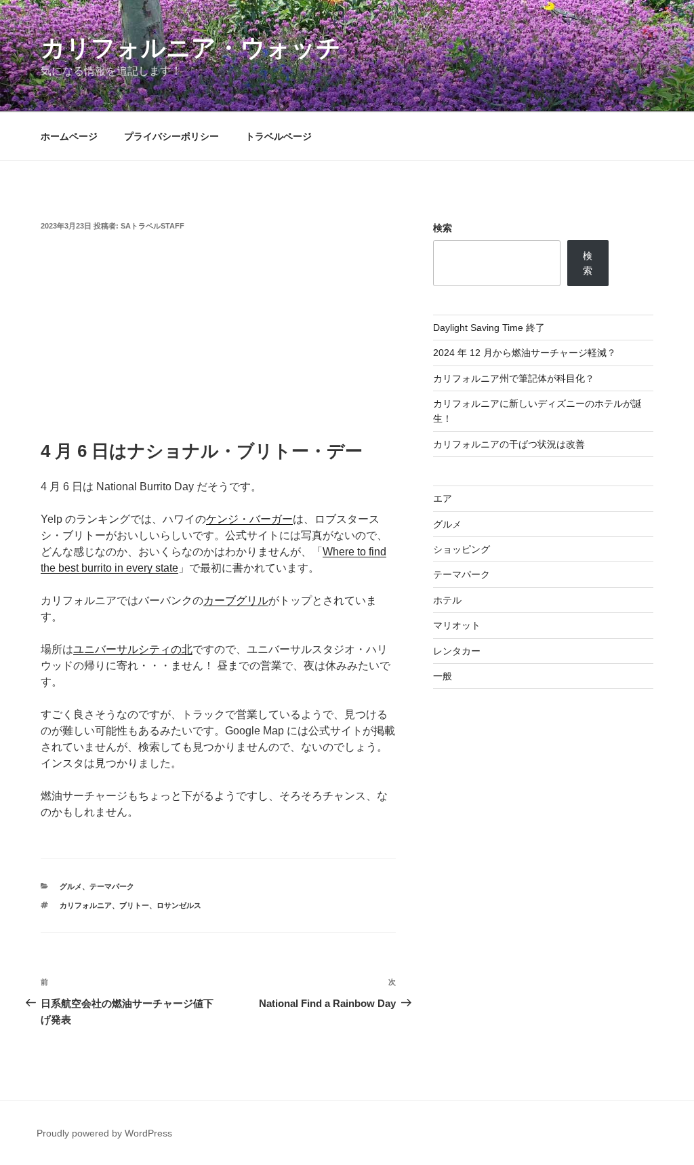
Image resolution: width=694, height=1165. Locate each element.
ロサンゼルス (179, 905)
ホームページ (69, 136)
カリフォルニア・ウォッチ (191, 48)
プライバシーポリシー (171, 136)
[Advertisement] (218, 337)
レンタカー (457, 651)
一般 (442, 676)
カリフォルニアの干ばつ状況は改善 (509, 444)
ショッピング (461, 549)
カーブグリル (235, 600)
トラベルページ (278, 136)
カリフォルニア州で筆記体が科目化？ (513, 378)
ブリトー (134, 905)
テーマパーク (111, 886)
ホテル (447, 600)
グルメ (71, 886)
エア (442, 498)
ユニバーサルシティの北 (132, 649)
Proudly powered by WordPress (104, 1133)
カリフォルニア (86, 905)
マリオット (457, 625)
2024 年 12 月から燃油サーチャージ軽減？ (524, 352)
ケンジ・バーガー (249, 519)
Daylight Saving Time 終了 (489, 327)
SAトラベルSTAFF (152, 226)
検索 (442, 227)
